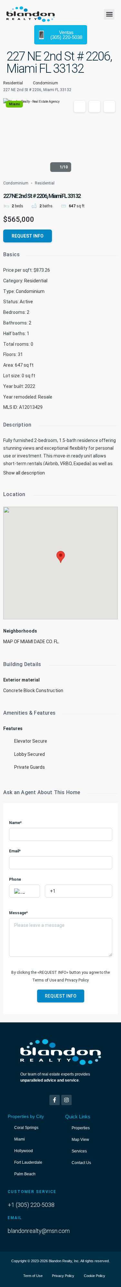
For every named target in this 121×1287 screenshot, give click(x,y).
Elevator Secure (30, 741)
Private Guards (29, 767)
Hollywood (23, 1151)
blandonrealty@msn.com (39, 1230)
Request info (28, 236)
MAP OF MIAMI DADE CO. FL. (31, 641)
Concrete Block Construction (33, 690)
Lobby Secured (29, 754)
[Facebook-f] (54, 1100)
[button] (109, 14)
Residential (13, 83)
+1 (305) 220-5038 (31, 1204)
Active (26, 301)
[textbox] (24, 891)
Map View (80, 1139)
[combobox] (24, 891)
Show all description (24, 472)
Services (79, 1151)
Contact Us (81, 1162)
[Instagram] (66, 1100)
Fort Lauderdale (28, 1162)
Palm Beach (24, 1174)
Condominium (45, 83)
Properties (81, 1128)
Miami (14, 104)
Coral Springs (26, 1127)
